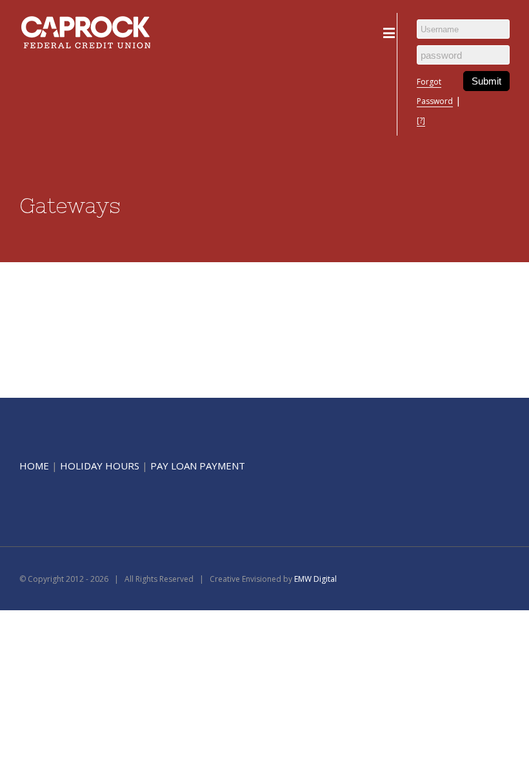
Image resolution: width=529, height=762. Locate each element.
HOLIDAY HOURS (99, 465)
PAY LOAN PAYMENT (197, 465)
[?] (421, 120)
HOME (34, 465)
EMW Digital (315, 578)
